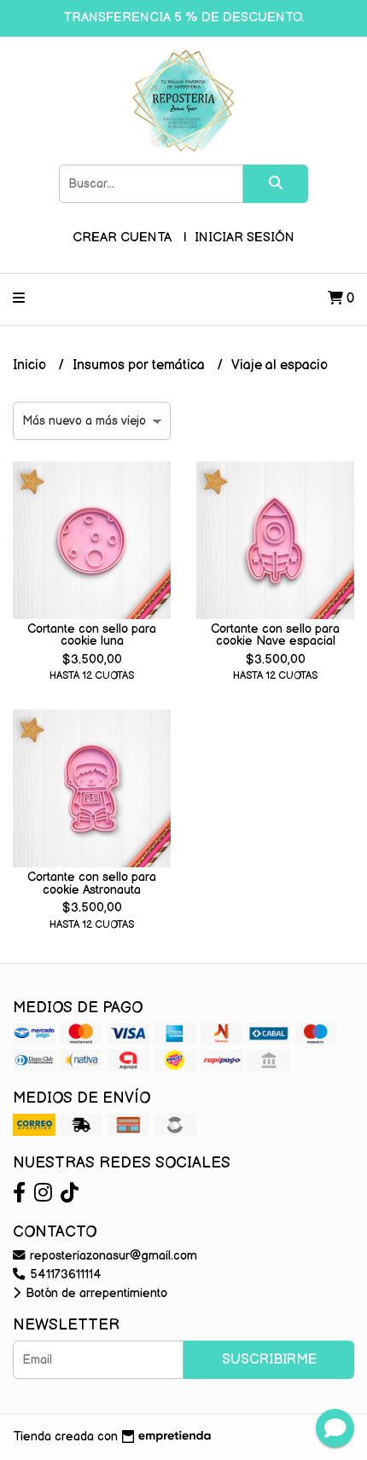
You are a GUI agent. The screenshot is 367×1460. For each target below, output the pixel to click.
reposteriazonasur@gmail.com (111, 1256)
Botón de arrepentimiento (94, 1293)
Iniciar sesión (244, 237)
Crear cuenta (122, 237)
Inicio (31, 365)
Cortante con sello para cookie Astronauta (91, 883)
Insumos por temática (140, 365)
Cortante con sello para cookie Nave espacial (275, 635)
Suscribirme (269, 1360)
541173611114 (64, 1274)
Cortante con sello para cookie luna (91, 635)
